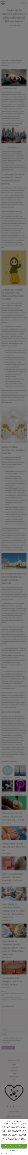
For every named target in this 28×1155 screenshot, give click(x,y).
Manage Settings (14, 1150)
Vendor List (3, 1153)
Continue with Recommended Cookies (14, 1145)
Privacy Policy (9, 1153)
